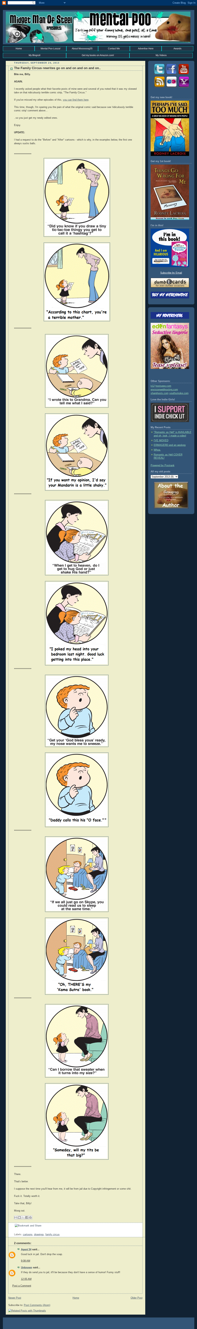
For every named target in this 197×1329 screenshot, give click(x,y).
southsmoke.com (179, 393)
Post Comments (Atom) (37, 1305)
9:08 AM (25, 1260)
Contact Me (114, 48)
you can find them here (75, 100)
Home (19, 48)
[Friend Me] (171, 74)
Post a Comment (21, 1285)
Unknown (26, 1267)
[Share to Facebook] (27, 1217)
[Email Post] (14, 1231)
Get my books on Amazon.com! (98, 55)
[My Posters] (171, 87)
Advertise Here (146, 48)
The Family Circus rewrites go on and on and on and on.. (57, 68)
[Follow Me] (159, 74)
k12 (153, 386)
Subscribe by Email (171, 273)
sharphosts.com (160, 393)
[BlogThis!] (19, 1217)
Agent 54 (26, 1249)
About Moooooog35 (82, 48)
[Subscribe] (159, 87)
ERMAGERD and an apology (170, 445)
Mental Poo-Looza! (50, 48)
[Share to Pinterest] (30, 1217)
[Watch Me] (183, 74)
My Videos (161, 55)
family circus (52, 1234)
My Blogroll (34, 55)
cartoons (28, 1234)
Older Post (137, 1298)
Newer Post (14, 1298)
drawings (39, 1234)
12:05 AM (26, 1279)
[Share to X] (23, 1217)
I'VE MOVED (161, 440)
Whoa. (157, 450)
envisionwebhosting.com (164, 389)
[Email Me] (183, 87)
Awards (177, 48)
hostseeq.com (163, 386)
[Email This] (16, 1217)
